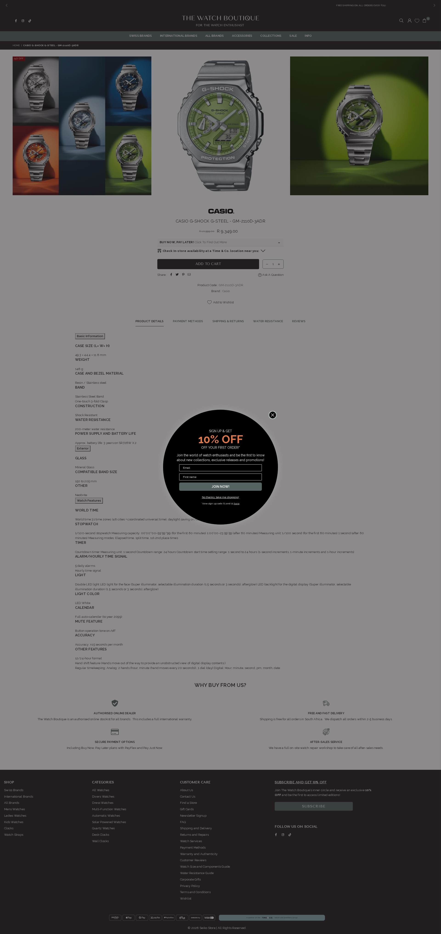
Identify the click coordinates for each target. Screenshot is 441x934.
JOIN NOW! (220, 486)
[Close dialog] (272, 415)
